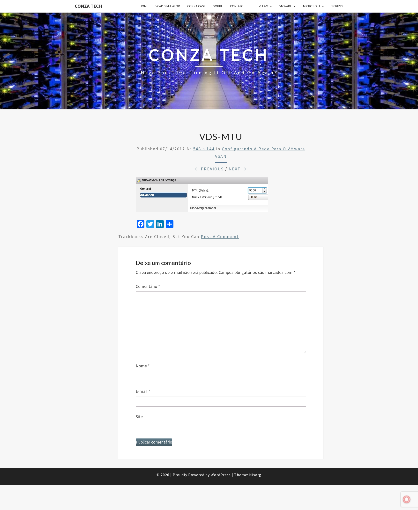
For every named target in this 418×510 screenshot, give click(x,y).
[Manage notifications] (407, 499)
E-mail (143, 391)
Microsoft (311, 6)
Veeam (263, 6)
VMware (285, 6)
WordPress (221, 474)
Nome (143, 366)
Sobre (218, 6)
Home (144, 6)
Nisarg (255, 474)
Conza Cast (196, 6)
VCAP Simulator (168, 6)
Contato (237, 6)
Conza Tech (88, 6)
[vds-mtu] (202, 196)
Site (139, 416)
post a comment (220, 236)
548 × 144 (204, 149)
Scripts (337, 6)
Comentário (148, 286)
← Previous (209, 169)
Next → (238, 169)
